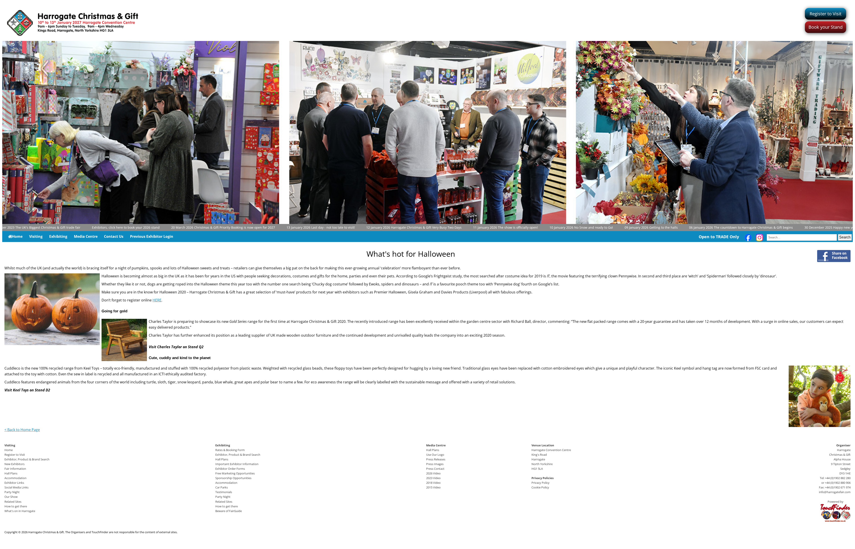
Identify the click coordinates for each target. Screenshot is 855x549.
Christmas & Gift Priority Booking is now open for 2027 (200, 227)
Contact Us (113, 236)
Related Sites (12, 502)
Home (17, 236)
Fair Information (15, 469)
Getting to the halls (628, 227)
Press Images (435, 464)
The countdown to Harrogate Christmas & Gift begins (718, 227)
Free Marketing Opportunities (235, 473)
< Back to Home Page (22, 429)
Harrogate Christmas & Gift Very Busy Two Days (391, 227)
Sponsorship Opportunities (233, 478)
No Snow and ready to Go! (558, 227)
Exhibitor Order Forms (230, 469)
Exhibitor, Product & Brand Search (26, 459)
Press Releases (435, 459)
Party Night (12, 492)
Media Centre (86, 236)
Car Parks (221, 487)
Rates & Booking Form (230, 450)
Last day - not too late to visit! (298, 227)
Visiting (36, 236)
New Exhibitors (14, 464)
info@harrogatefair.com (835, 492)
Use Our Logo (435, 455)
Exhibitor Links (14, 483)
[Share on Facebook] (834, 256)
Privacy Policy (540, 483)
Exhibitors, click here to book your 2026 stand (103, 227)
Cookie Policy (540, 487)
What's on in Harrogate (19, 511)
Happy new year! (809, 227)
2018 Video (433, 483)
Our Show (11, 497)
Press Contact (435, 469)
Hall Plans (10, 473)
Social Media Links (16, 487)
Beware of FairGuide (228, 511)
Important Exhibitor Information (237, 464)
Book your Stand (825, 27)
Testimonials (223, 492)
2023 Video (433, 478)
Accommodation (15, 478)
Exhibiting (58, 236)
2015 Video (433, 487)
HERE (157, 300)
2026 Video (433, 473)
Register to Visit (825, 14)
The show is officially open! (483, 227)
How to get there (15, 506)
